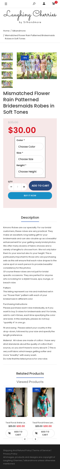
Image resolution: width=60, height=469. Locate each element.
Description (30, 217)
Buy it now (30, 195)
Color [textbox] (20, 140)
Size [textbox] (19, 152)
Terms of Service (42, 450)
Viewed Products (30, 382)
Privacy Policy (10, 453)
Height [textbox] (21, 165)
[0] (53, 4)
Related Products (30, 373)
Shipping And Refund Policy (17, 450)
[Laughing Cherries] (30, 17)
